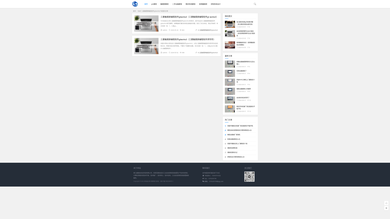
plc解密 (154, 4)
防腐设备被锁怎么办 (233, 139)
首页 (146, 4)
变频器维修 (203, 4)
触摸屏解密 (164, 4)
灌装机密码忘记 (232, 152)
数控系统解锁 (190, 4)
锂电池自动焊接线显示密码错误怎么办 (239, 130)
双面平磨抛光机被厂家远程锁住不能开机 (240, 126)
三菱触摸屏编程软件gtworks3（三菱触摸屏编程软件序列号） (188, 39)
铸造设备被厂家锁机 (233, 135)
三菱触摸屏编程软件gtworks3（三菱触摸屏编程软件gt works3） (189, 16)
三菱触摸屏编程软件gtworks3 (208, 30)
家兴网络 (151, 181)
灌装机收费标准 (232, 148)
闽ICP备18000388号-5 (166, 181)
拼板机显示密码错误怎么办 (235, 157)
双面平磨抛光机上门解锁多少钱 (237, 143)
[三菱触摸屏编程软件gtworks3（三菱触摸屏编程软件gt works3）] (146, 23)
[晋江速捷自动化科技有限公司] (135, 7)
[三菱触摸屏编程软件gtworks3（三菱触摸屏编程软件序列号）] (146, 46)
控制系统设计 (216, 4)
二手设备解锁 (177, 4)
